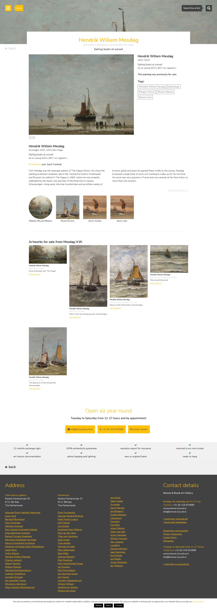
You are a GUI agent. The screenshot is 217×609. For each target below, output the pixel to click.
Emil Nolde (116, 555)
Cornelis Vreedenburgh (70, 580)
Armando (115, 504)
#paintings (173, 86)
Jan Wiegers (116, 565)
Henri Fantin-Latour (68, 519)
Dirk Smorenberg (66, 570)
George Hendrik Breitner (70, 516)
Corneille (115, 524)
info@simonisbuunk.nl (81, 429)
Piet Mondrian (65, 560)
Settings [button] (99, 605)
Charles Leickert (13, 560)
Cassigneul (116, 518)
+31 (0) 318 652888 (112, 429)
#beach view (145, 97)
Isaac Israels (64, 539)
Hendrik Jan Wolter (68, 587)
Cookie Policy (170, 537)
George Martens (66, 556)
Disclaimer (168, 540)
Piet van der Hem (67, 532)
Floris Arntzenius (66, 512)
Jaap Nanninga (117, 552)
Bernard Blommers (15, 519)
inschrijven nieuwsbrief (176, 518)
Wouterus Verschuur (16, 583)
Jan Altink (115, 497)
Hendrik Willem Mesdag (17, 556)
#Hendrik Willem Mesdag (152, 86)
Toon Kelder (64, 543)
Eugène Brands (118, 514)
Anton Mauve (12, 553)
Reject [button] (108, 605)
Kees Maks (63, 553)
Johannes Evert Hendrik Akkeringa (22, 512)
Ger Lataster (116, 541)
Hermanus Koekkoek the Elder (21, 539)
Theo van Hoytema (67, 536)
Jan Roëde (115, 558)
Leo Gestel (63, 526)
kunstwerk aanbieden (175, 522)
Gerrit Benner (117, 507)
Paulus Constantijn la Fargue (20, 543)
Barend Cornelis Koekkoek (18, 536)
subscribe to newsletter (176, 564)
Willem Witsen (66, 583)
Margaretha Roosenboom (18, 570)
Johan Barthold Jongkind (17, 532)
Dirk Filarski (64, 522)
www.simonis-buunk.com (176, 553)
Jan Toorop (63, 577)
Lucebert (115, 545)
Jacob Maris (11, 549)
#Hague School (147, 91)
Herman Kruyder (66, 546)
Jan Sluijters (64, 566)
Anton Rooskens (118, 562)
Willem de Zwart (67, 590)
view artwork (34, 274)
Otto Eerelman (12, 522)
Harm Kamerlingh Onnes (70, 563)
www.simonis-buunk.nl (174, 508)
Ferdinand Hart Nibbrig (70, 529)
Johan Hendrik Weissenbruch (20, 587)
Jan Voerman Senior (68, 573)
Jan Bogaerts (117, 511)
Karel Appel (116, 501)
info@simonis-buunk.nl (174, 511)
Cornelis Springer (14, 577)
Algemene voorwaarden (175, 530)
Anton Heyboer (118, 535)
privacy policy (198, 601)
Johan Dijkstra (117, 528)
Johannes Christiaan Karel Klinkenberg (24, 546)
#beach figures (165, 91)
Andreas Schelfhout (15, 573)
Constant (115, 521)
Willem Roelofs (13, 566)
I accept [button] (119, 605)
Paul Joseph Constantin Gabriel (21, 529)
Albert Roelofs (12, 563)
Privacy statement (172, 534)
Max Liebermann (66, 549)
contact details (140, 429)
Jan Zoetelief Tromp (15, 580)
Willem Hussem (118, 538)
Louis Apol (10, 516)
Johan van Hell (117, 531)
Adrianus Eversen (14, 526)
